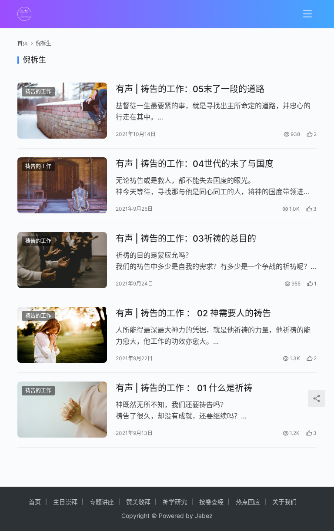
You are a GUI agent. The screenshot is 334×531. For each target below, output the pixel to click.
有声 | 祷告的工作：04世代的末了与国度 (195, 164)
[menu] (307, 14)
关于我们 (284, 501)
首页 (22, 43)
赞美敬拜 (138, 501)
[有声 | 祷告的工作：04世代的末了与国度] (62, 185)
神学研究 (175, 501)
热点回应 (248, 501)
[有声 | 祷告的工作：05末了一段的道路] (62, 111)
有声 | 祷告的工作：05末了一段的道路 (190, 89)
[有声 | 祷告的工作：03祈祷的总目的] (62, 260)
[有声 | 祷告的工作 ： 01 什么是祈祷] (62, 410)
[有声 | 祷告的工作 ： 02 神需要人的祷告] (62, 335)
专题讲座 (102, 501)
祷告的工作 (38, 91)
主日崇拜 (65, 501)
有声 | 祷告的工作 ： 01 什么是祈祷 (184, 388)
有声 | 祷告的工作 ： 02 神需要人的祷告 (193, 313)
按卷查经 (211, 501)
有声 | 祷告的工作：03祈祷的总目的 (186, 238)
